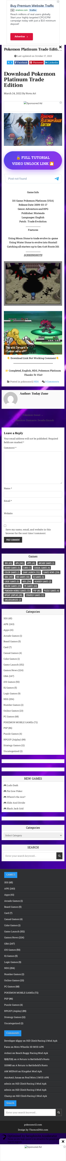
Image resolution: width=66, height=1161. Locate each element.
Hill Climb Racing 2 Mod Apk (41, 1040)
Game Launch (31, 572)
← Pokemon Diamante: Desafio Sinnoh (33, 420)
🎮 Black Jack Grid (14, 808)
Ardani (8, 1053)
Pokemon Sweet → (33, 415)
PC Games (30, 586)
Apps (31, 563)
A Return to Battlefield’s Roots (33, 1059)
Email (8, 500)
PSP (36, 590)
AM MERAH (11, 1071)
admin (7, 1083)
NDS (36, 381)
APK (19, 563)
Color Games (12, 572)
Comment (10, 447)
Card (27, 567)
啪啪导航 (8, 1059)
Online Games (13, 586)
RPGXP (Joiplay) (13, 595)
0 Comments (52, 381)
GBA (9, 577)
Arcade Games (46, 563)
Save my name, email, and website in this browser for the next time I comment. (28, 531)
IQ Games (38, 577)
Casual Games (42, 567)
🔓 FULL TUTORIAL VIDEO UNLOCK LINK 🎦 (33, 160)
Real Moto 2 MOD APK (37, 1077)
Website (8, 513)
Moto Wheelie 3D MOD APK (29, 1046)
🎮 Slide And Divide (14, 802)
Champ (8, 1095)
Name (8, 488)
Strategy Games (35, 595)
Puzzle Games (51, 590)
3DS (8, 563)
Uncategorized (13, 599)
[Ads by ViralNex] (60, 102)
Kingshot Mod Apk (31, 1071)
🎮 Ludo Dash (11, 785)
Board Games (12, 567)
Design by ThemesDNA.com (33, 1129)
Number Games (42, 581)
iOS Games (23, 577)
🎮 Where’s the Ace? (14, 796)
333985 (8, 1065)
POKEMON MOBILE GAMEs (17, 590)
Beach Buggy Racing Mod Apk (32, 1053)
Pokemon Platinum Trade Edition (33, 49)
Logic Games (12, 581)
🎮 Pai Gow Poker (13, 791)
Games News (51, 572)
